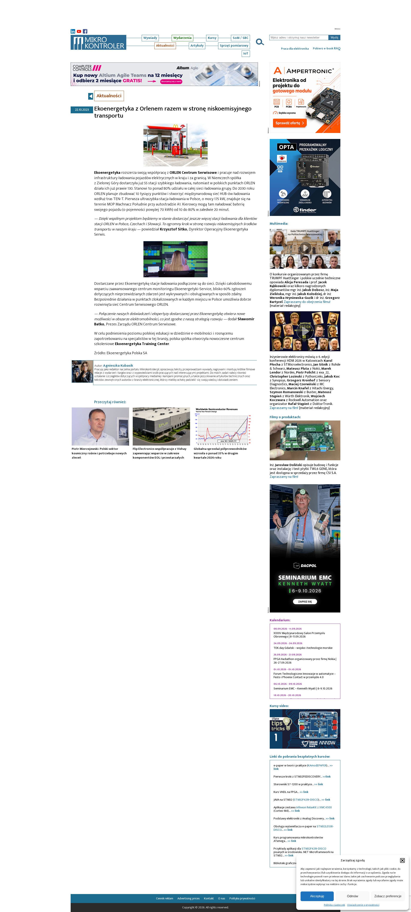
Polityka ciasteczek (334, 905)
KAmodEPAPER (317, 765)
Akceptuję (317, 896)
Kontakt (209, 898)
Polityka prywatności (242, 898)
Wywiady (150, 38)
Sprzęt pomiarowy (234, 46)
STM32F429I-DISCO (306, 799)
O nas (221, 898)
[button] (402, 860)
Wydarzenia (182, 38)
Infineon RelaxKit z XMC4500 (314, 807)
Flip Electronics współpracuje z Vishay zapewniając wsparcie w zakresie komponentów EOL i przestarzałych (159, 453)
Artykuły (197, 46)
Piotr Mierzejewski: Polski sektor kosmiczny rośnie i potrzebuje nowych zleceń (99, 453)
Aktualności (165, 46)
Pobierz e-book (326, 48)
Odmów (352, 896)
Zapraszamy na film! (284, 408)
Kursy (212, 38)
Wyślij (334, 37)
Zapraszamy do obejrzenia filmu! (307, 302)
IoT (245, 53)
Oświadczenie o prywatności (363, 905)
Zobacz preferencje (387, 896)
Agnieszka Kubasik (118, 366)
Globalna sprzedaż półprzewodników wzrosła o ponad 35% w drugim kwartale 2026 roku (220, 453)
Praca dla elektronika (295, 48)
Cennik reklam (164, 898)
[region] (305, 661)
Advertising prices (188, 898)
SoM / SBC (240, 38)
